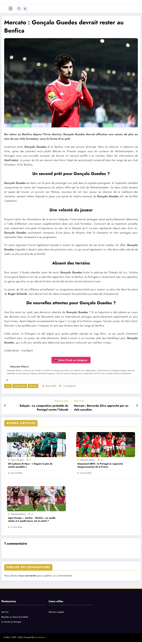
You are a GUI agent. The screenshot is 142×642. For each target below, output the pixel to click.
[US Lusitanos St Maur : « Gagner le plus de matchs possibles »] (36, 444)
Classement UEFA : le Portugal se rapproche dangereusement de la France (100, 465)
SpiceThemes (39, 637)
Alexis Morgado (17, 460)
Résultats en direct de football (14, 616)
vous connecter (27, 576)
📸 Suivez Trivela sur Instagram (71, 360)
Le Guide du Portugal (11, 621)
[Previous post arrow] (5, 405)
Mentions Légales (56, 611)
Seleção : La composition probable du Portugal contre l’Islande (44, 408)
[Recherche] (19, 9)
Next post (79, 401)
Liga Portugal (19, 386)
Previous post (61, 401)
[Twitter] (7, 380)
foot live (4, 611)
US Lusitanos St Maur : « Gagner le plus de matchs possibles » (30, 465)
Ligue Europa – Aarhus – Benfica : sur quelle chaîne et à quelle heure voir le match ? (31, 519)
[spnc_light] (25, 8)
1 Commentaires (69, 386)
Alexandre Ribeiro (87, 460)
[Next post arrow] (137, 405)
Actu (8, 386)
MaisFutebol (11, 160)
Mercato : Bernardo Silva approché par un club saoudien (101, 408)
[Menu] (10, 8)
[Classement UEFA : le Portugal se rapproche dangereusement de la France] (105, 444)
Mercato (33, 386)
